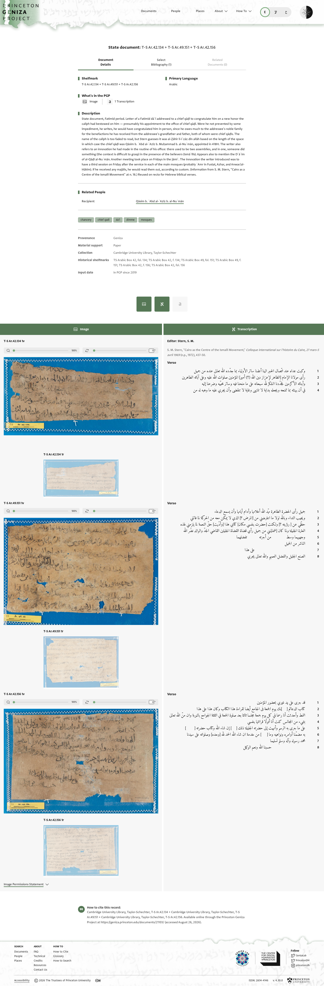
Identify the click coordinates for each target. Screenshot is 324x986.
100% (74, 350)
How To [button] (241, 11)
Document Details (105, 62)
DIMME (130, 220)
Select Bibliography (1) (161, 62)
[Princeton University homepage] (298, 980)
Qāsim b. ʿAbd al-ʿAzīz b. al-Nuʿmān (160, 201)
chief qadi (104, 220)
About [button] (219, 11)
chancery (86, 220)
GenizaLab (301, 955)
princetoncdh (303, 965)
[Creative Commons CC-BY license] (98, 980)
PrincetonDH (302, 960)
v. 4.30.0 (278, 980)
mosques (146, 220)
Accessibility (21, 980)
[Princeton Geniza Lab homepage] (245, 958)
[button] (22, 14)
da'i (118, 220)
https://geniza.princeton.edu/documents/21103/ (132, 922)
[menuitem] (145, 13)
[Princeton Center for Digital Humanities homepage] (273, 958)
